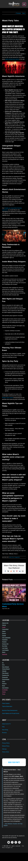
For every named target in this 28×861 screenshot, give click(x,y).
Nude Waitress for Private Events (10, 713)
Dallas (4, 631)
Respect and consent (7, 397)
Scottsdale (5, 689)
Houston (4, 641)
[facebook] (12, 842)
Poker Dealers (6, 703)
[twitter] (15, 842)
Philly (3, 681)
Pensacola (5, 677)
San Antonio (5, 687)
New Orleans (5, 667)
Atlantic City (5, 623)
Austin (3, 627)
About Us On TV (6, 723)
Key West (4, 646)
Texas (3, 694)
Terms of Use (5, 752)
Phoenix (4, 683)
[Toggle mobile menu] (24, 4)
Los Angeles (5, 650)
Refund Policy (5, 746)
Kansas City (5, 643)
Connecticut (5, 629)
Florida (4, 635)
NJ (3, 662)
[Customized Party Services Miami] (14, 584)
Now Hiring (5, 729)
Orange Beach (6, 669)
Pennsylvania (5, 679)
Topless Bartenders (7, 706)
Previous (18, 13)
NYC (3, 664)
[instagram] (19, 842)
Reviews (4, 732)
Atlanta (4, 625)
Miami (3, 652)
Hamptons (4, 639)
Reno (3, 685)
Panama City (5, 675)
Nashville (4, 654)
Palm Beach (5, 673)
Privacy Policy (6, 743)
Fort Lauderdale (6, 637)
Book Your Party (14, 762)
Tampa (4, 692)
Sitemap (4, 749)
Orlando (4, 671)
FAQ (3, 726)
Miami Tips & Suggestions (14, 557)
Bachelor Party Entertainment (9, 710)
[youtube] (8, 842)
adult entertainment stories (12, 59)
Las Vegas (5, 648)
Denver (4, 633)
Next (23, 13)
